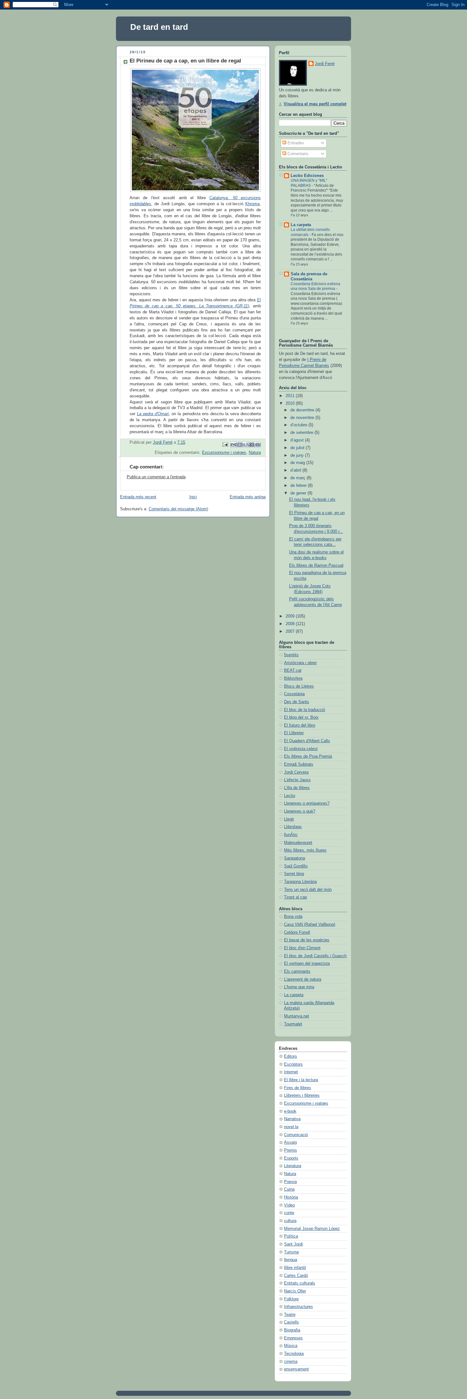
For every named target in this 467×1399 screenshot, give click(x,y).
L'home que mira (299, 987)
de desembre (302, 410)
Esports (291, 1158)
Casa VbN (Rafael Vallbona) (309, 924)
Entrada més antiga (248, 497)
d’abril (296, 470)
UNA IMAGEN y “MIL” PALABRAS (309, 183)
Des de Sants (296, 702)
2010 (291, 403)
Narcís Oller (295, 1291)
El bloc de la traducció (304, 710)
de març (298, 478)
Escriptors (293, 1064)
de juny (297, 455)
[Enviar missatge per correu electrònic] (225, 444)
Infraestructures (298, 1306)
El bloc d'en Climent (302, 948)
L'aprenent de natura (302, 979)
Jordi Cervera (296, 772)
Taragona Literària (300, 881)
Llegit (289, 819)
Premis (290, 1150)
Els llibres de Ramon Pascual (316, 565)
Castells (291, 1322)
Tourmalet (293, 1024)
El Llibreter (294, 733)
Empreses (293, 1338)
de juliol (298, 448)
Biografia (292, 1330)
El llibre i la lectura (301, 1080)
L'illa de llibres (297, 788)
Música (290, 1345)
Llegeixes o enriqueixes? (306, 803)
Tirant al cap (295, 897)
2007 (291, 631)
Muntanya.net (296, 1016)
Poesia (290, 1182)
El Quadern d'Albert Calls (307, 741)
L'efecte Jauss (297, 780)
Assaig (290, 1142)
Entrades (295, 143)
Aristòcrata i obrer (300, 663)
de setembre (302, 432)
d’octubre (299, 425)
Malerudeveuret (298, 842)
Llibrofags (293, 827)
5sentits (291, 655)
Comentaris (297, 154)
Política (291, 1236)
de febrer (299, 485)
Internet (291, 1072)
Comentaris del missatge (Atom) (178, 509)
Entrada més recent (138, 497)
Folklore (291, 1299)
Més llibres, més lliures (305, 850)
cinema (290, 1361)
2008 (291, 624)
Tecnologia (294, 1353)
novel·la (291, 1127)
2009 (291, 616)
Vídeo (289, 1205)
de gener (299, 493)
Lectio (289, 796)
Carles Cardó (296, 1275)
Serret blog (294, 874)
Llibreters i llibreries (302, 1095)
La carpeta (301, 225)
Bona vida (293, 916)
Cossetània (294, 694)
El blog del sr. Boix (301, 717)
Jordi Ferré (325, 64)
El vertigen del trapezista (307, 963)
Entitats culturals (299, 1283)
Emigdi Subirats (298, 764)
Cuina (289, 1189)
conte (289, 1213)
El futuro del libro (299, 725)
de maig (298, 463)
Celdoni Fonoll (297, 932)
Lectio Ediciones (307, 175)
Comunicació (296, 1135)
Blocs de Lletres (299, 686)
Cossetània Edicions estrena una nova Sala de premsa (315, 286)
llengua (290, 1260)
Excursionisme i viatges (224, 452)
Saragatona (294, 858)
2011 (291, 396)
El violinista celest (301, 749)
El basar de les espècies (306, 940)
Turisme (291, 1252)
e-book (290, 1111)
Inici (193, 497)
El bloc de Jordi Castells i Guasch (315, 956)
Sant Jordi (293, 1244)
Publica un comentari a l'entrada (156, 477)
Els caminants (297, 971)
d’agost (297, 440)
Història (291, 1197)
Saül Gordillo (296, 866)
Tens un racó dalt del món (308, 889)
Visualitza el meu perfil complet (315, 104)
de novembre (302, 417)
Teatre (289, 1314)
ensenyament (296, 1369)
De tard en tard (159, 27)
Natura (255, 452)
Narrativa (292, 1119)
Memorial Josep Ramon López (312, 1228)
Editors (290, 1056)
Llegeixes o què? (299, 811)
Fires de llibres (297, 1088)
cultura (290, 1221)
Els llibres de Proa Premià (308, 756)
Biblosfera (293, 678)
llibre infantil (295, 1267)
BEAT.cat (292, 670)
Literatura (292, 1166)
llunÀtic (291, 835)
